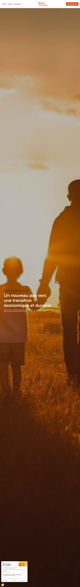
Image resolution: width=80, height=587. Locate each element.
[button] (18, 4)
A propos (10, 4)
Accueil (4, 4)
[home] (43, 4)
